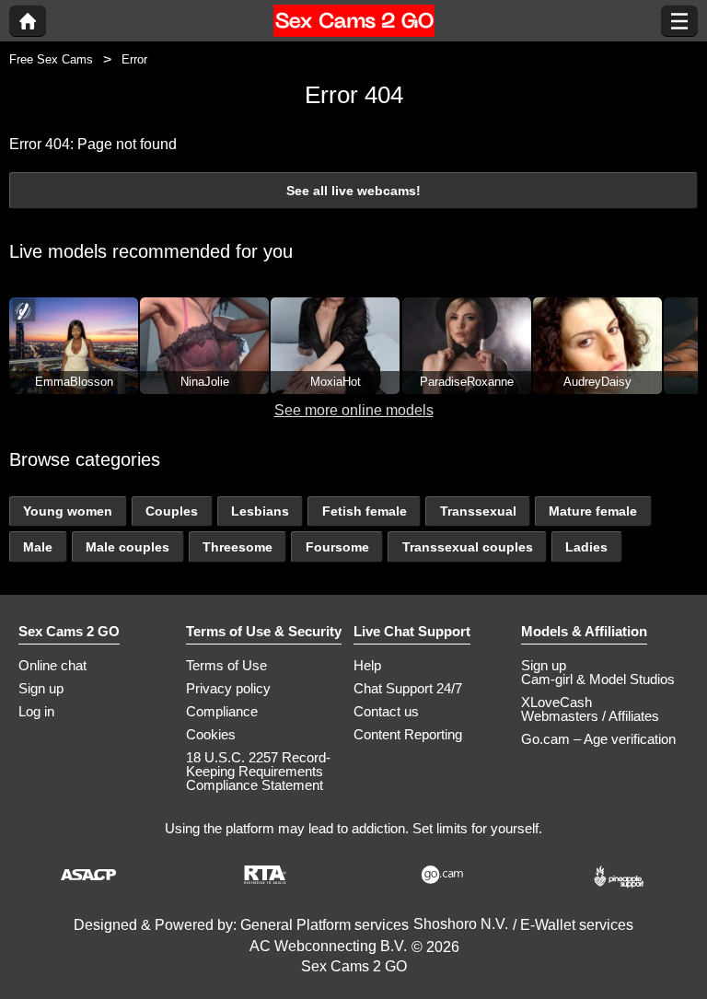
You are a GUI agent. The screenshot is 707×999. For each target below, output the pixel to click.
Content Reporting (408, 734)
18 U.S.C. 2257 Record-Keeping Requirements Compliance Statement (258, 771)
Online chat (52, 665)
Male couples (127, 547)
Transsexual (478, 511)
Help (367, 665)
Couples (171, 511)
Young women (67, 511)
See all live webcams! (353, 190)
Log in (36, 711)
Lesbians (260, 511)
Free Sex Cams (51, 59)
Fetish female (364, 511)
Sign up (41, 688)
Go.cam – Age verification (598, 739)
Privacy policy (228, 688)
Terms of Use (226, 665)
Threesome (237, 547)
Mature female (593, 511)
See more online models (354, 410)
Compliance (222, 711)
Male (37, 547)
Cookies (211, 734)
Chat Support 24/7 (408, 688)
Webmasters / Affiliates (590, 716)
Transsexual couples (467, 547)
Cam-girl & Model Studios (598, 679)
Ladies (586, 547)
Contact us (386, 711)
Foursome (337, 547)
